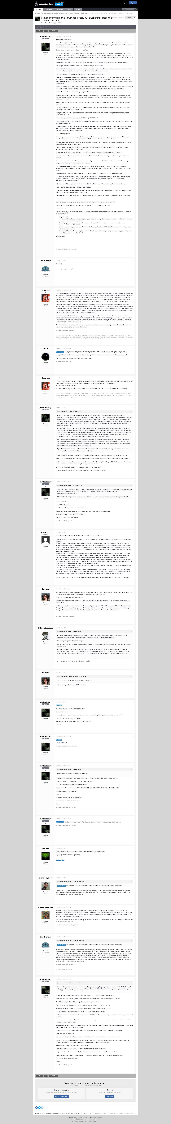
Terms (80, 1118)
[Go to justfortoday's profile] (37, 19)
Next (53, 30)
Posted (61, 36)
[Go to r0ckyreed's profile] (46, 298)
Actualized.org (73, 1118)
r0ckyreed (45, 290)
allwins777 (45, 532)
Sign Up (133, 3)
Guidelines (49, 9)
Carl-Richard (45, 260)
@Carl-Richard (60, 822)
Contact (99, 1118)
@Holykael (59, 705)
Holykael (45, 589)
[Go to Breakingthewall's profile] (46, 915)
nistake (45, 848)
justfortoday (51, 23)
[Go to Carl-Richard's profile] (46, 269)
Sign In (125, 3)
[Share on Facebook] (36, 1107)
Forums (38, 9)
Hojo (45, 348)
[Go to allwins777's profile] (46, 540)
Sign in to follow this (118, 17)
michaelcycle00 (45, 878)
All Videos (60, 9)
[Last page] (57, 31)
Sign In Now (110, 1096)
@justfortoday (60, 352)
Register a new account (61, 1096)
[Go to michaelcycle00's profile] (46, 886)
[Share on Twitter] (39, 1107)
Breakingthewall (45, 907)
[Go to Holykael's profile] (46, 597)
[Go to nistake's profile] (46, 856)
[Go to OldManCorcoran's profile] (46, 636)
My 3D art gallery (60, 860)
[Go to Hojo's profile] (46, 357)
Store (78, 9)
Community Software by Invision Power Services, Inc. (85, 1121)
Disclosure (93, 1118)
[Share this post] (133, 36)
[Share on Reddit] (42, 1107)
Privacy (86, 1118)
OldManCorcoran (45, 628)
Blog (69, 9)
